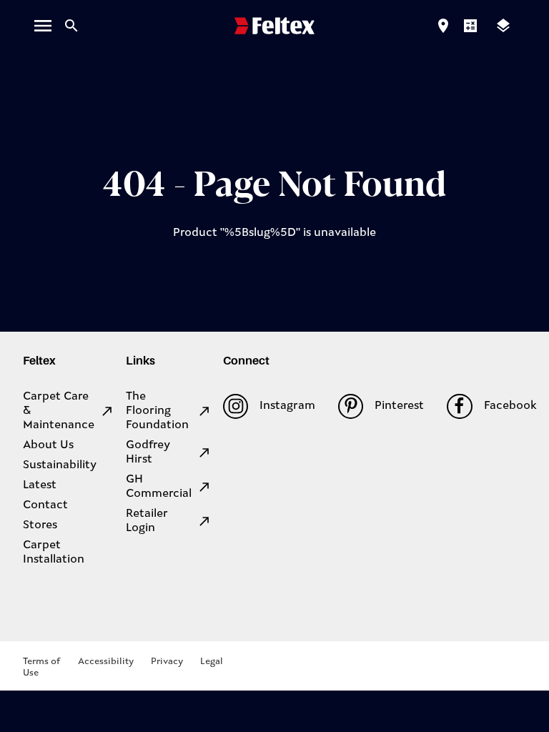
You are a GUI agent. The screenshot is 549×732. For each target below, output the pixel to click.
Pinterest (399, 406)
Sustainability (60, 465)
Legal (211, 661)
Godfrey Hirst (148, 452)
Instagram (287, 406)
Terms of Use (41, 667)
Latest (39, 485)
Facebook (510, 406)
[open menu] (43, 26)
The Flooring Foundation (157, 411)
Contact (45, 505)
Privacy (167, 661)
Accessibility (106, 661)
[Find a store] (443, 25)
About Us (48, 445)
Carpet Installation (53, 552)
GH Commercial (159, 487)
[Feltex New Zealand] (274, 26)
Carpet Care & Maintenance (58, 411)
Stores (40, 525)
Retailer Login (147, 521)
